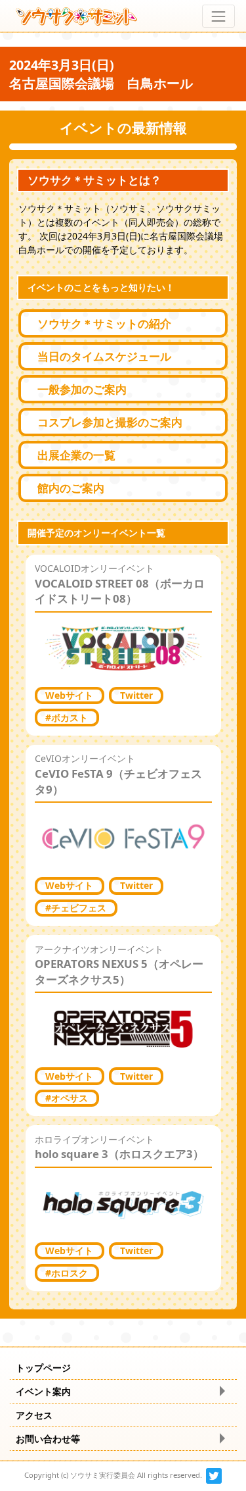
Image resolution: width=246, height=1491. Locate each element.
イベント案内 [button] (43, 1391)
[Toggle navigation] (218, 16)
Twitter (136, 695)
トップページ (43, 1367)
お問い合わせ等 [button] (48, 1438)
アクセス (34, 1415)
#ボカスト (66, 717)
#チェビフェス (75, 907)
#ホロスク (66, 1273)
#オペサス (66, 1098)
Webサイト (69, 695)
